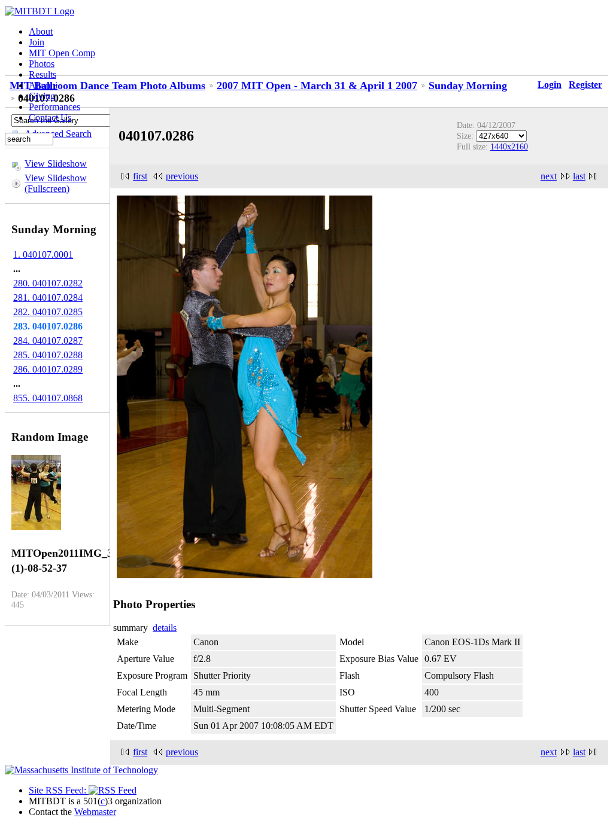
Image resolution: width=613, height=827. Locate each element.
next (549, 176)
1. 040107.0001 (43, 254)
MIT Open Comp (62, 53)
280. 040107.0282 (48, 283)
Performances (54, 107)
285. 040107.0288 (48, 355)
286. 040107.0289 (48, 369)
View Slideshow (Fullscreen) (56, 183)
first (140, 176)
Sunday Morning (468, 85)
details (165, 627)
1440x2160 (509, 146)
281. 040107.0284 (48, 297)
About (41, 31)
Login (550, 85)
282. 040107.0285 (48, 312)
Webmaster (95, 812)
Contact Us (50, 117)
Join (36, 42)
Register (585, 85)
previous (182, 176)
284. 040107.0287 (48, 340)
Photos (41, 64)
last (579, 176)
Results (42, 74)
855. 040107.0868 (48, 398)
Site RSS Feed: (59, 790)
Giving (42, 96)
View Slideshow (56, 163)
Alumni (43, 85)
